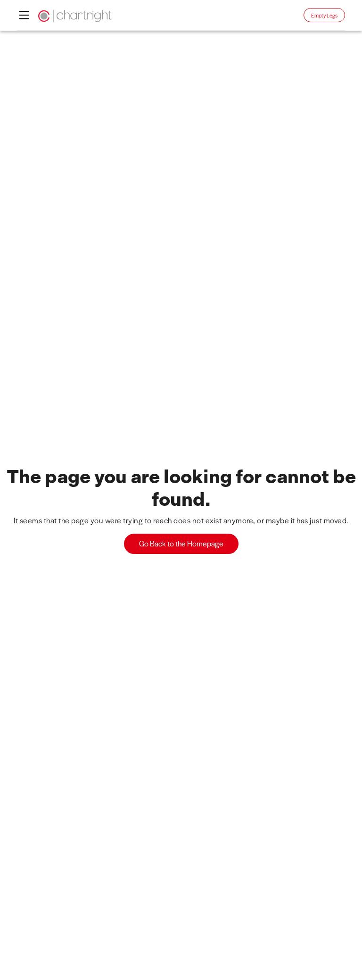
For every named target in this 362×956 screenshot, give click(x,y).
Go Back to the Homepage (181, 543)
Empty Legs (324, 15)
